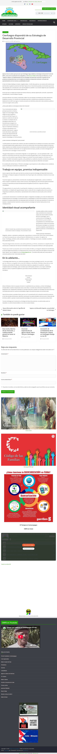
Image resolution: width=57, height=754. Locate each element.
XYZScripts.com (35, 753)
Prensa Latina (4, 685)
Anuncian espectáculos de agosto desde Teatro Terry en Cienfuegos (28, 331)
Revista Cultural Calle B (6, 694)
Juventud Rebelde (5, 688)
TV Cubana (3, 676)
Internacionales (42, 20)
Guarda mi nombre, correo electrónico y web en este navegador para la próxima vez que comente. (29, 387)
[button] (17, 21)
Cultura (11, 24)
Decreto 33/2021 (32, 75)
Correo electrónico (6, 379)
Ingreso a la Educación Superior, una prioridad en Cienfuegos (42, 309)
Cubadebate (4, 670)
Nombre (3, 373)
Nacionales (32, 20)
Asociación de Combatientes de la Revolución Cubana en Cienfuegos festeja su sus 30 (47, 332)
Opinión (4, 24)
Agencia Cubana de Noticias (7, 673)
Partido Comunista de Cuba (7, 682)
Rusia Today (4, 691)
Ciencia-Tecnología (27, 24)
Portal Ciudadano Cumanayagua (8, 656)
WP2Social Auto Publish (23, 753)
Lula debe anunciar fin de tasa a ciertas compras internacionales (35, 2)
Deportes (17, 24)
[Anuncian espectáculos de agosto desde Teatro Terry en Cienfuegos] (28, 318)
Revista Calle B (28, 430)
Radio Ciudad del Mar (6, 662)
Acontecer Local (12, 20)
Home (3, 20)
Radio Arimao (4, 697)
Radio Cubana (4, 679)
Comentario (4, 354)
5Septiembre (17, 41)
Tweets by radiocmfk (6, 564)
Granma (3, 667)
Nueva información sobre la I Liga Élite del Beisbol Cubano (14, 309)
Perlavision (3, 664)
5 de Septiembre (5, 659)
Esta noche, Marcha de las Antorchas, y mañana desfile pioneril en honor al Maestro (9, 332)
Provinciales (23, 20)
